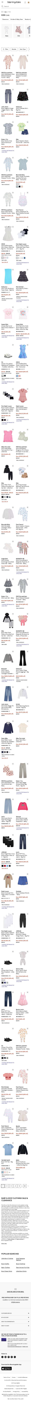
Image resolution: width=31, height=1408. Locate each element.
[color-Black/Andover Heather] (17, 258)
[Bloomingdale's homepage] (2, 12)
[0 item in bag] (29, 2)
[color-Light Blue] (17, 187)
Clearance (5, 19)
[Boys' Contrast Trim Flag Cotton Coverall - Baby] (8, 881)
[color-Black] (2, 497)
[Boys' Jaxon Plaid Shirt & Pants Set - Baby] (23, 958)
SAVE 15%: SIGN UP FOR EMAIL (15, 1292)
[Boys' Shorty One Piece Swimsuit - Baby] (8, 129)
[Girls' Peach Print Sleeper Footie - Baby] (23, 1035)
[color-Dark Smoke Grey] (10, 866)
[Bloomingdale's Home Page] (14, 2)
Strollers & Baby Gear (17, 19)
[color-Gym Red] (5, 866)
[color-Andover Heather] (2, 420)
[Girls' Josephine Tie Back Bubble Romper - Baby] (23, 199)
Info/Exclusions (15, 1302)
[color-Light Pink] (22, 187)
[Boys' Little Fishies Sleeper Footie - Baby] (8, 199)
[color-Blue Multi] (17, 376)
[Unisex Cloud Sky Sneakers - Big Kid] (8, 1035)
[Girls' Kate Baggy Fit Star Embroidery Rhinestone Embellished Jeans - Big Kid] (8, 694)
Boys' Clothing (20, 1264)
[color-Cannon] (10, 497)
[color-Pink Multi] (19, 376)
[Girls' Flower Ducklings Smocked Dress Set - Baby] (8, 548)
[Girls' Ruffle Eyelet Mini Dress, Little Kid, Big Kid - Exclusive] (8, 233)
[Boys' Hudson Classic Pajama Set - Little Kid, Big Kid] (23, 514)
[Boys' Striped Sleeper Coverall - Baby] (23, 586)
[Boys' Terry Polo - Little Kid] (23, 728)
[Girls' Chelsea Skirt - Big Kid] (23, 96)
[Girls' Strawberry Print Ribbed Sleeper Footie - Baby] (8, 62)
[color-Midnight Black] (5, 1058)
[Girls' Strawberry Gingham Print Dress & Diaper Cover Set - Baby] (23, 436)
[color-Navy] (19, 187)
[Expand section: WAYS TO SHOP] (15, 1326)
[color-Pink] (5, 1172)
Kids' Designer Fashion (20, 1259)
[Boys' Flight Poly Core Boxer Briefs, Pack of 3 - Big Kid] (8, 841)
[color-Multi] (19, 258)
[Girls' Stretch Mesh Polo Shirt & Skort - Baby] (23, 395)
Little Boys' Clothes (7, 1258)
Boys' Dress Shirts (6, 1271)
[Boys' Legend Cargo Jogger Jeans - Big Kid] (8, 96)
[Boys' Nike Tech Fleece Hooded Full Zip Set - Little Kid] (8, 472)
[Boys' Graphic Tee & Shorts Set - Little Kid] (23, 129)
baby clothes (20, 1239)
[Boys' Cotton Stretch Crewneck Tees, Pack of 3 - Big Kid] (23, 233)
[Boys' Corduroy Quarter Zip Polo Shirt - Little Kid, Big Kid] (23, 1150)
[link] (8, 78)
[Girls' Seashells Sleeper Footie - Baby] (8, 164)
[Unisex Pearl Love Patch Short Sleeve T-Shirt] (8, 314)
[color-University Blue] (7, 866)
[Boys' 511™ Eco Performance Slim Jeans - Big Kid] (23, 841)
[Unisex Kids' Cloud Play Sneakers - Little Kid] (8, 958)
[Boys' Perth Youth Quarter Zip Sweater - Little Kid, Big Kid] (8, 728)
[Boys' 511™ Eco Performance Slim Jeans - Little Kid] (8, 999)
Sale (5, 11)
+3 (9, 1172)
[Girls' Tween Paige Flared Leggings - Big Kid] (23, 658)
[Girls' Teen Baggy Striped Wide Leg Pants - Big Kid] (23, 770)
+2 (9, 752)
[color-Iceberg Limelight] (2, 376)
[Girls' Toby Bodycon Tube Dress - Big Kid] (8, 276)
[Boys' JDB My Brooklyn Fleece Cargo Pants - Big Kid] (23, 920)
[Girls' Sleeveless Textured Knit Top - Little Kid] (8, 436)
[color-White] (2, 258)
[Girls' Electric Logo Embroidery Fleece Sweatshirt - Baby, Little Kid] (23, 806)
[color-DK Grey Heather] (5, 497)
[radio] (17, 186)
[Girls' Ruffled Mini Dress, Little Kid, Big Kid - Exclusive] (23, 351)
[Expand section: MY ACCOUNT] (15, 1317)
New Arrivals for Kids (22, 1267)
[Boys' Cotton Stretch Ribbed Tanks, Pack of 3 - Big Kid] (8, 920)
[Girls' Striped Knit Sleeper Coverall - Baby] (23, 62)
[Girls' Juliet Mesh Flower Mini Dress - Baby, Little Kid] (23, 1115)
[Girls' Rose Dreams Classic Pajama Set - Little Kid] (23, 1076)
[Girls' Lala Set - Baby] (8, 586)
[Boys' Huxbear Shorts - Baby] (23, 881)
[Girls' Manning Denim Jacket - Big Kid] (23, 694)
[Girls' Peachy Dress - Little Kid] (23, 276)
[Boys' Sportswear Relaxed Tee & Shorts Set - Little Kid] (23, 472)
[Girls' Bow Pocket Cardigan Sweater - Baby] (8, 1076)
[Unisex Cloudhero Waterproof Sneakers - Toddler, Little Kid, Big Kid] (8, 351)
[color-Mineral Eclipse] (7, 1058)
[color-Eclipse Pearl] (5, 376)
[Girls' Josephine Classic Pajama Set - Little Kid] (8, 1115)
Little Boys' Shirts (21, 1271)
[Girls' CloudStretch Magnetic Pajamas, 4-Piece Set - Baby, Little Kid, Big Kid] (23, 548)
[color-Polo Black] (5, 420)
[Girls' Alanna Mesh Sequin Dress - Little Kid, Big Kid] (23, 999)
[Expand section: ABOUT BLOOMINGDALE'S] (15, 1322)
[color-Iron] (5, 752)
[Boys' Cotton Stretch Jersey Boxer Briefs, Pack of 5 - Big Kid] (8, 395)
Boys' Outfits (5, 1264)
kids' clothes (11, 1239)
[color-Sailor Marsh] (5, 983)
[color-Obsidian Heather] (7, 497)
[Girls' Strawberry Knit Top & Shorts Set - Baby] (8, 770)
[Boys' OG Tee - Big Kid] (8, 1150)
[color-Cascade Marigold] (7, 983)
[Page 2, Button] (28, 1186)
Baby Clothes (5, 1267)
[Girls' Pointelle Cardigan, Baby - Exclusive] (8, 514)
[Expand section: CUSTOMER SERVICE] (15, 1313)
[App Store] (6, 1368)
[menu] (2, 2)
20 (25, 1186)
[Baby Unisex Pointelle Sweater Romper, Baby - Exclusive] (23, 164)
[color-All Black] (2, 983)
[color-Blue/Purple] (7, 258)
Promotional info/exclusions (15, 1346)
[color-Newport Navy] (24, 258)
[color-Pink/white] (5, 258)
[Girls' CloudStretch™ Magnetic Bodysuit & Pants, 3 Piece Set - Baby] (23, 620)
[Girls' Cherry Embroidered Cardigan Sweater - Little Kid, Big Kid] (8, 658)
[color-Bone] (7, 1172)
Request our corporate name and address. (17, 1395)
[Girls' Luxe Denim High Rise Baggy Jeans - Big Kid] (8, 806)
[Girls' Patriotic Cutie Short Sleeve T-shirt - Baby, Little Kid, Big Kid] (23, 314)
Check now (25, 1346)
